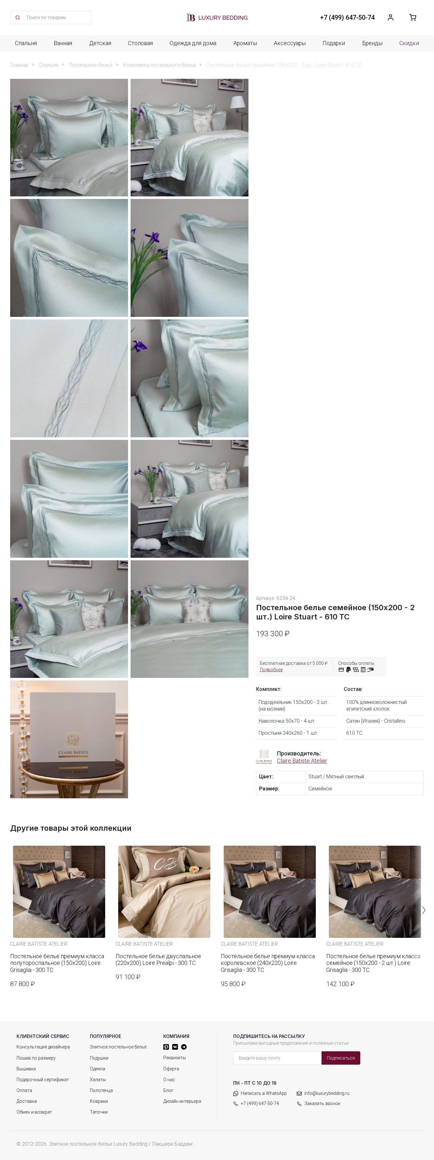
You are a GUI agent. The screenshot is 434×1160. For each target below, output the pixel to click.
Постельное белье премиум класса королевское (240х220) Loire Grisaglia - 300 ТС (268, 963)
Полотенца (101, 1090)
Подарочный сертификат (43, 1079)
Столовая (140, 43)
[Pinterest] (166, 1047)
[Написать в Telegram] (183, 1047)
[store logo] (217, 17)
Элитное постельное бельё (118, 1046)
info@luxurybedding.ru (326, 1093)
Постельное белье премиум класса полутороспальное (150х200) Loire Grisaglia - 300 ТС (57, 963)
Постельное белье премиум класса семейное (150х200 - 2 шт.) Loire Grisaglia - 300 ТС (373, 963)
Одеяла (97, 1068)
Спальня (26, 43)
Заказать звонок (322, 1103)
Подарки (333, 43)
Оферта (171, 1068)
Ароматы (245, 43)
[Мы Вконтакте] (175, 1047)
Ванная (63, 43)
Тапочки (99, 1112)
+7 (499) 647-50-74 (260, 1103)
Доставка (27, 1101)
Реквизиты (174, 1057)
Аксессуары (290, 43)
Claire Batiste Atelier (302, 760)
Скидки (409, 43)
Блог (168, 1090)
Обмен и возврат (34, 1112)
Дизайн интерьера (182, 1101)
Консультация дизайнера (43, 1046)
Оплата (24, 1090)
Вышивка (26, 1068)
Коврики (99, 1101)
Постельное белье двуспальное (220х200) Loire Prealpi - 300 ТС (158, 959)
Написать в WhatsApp (264, 1093)
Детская (100, 43)
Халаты (98, 1079)
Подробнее (271, 669)
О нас (169, 1079)
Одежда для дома (193, 43)
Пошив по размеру (36, 1058)
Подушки (99, 1058)
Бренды (372, 43)
